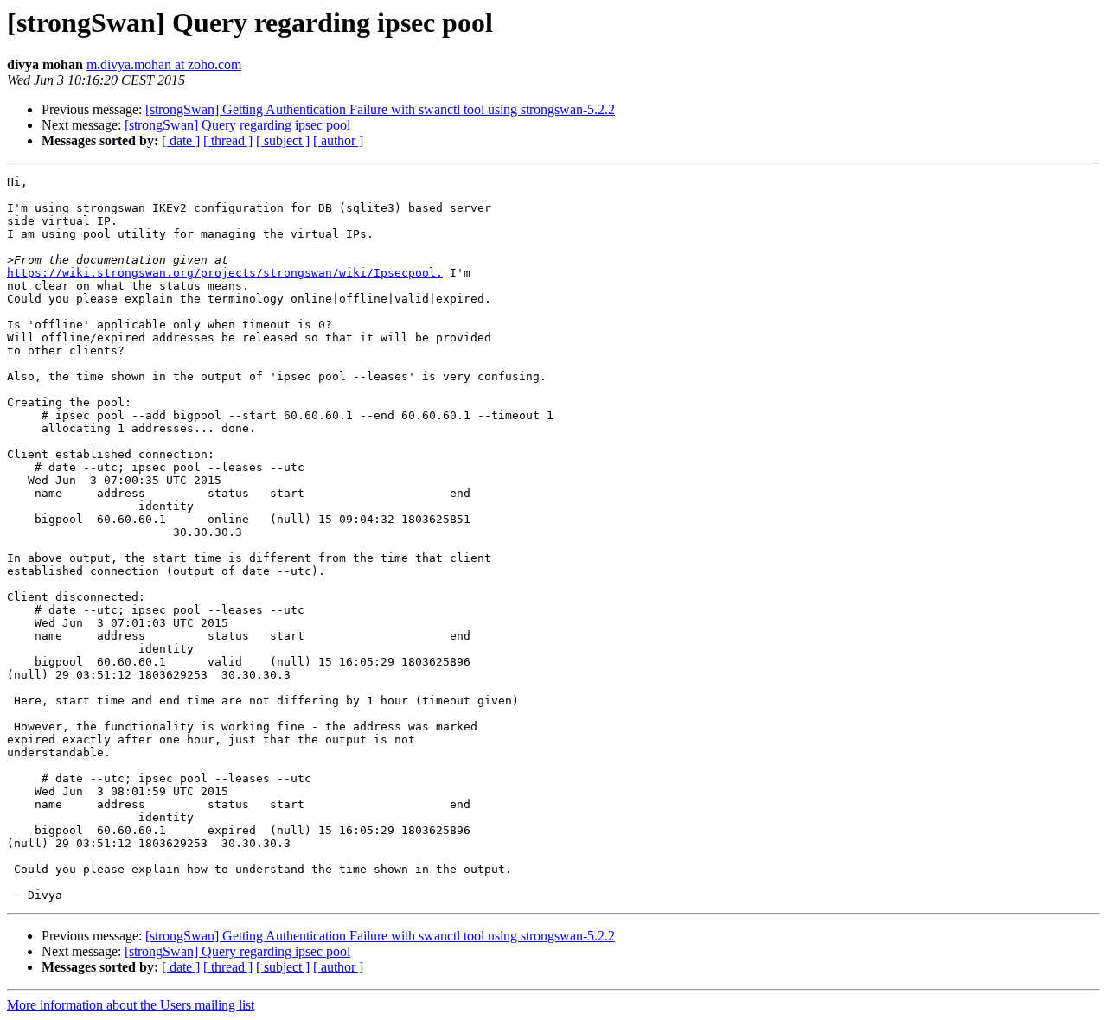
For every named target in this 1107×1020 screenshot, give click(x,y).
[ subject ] (283, 140)
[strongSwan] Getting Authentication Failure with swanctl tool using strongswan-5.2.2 (380, 109)
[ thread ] (228, 140)
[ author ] (338, 140)
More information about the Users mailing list (130, 1005)
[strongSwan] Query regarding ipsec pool (237, 125)
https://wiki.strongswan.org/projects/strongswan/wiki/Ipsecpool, (225, 272)
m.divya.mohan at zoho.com (163, 64)
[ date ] (181, 140)
